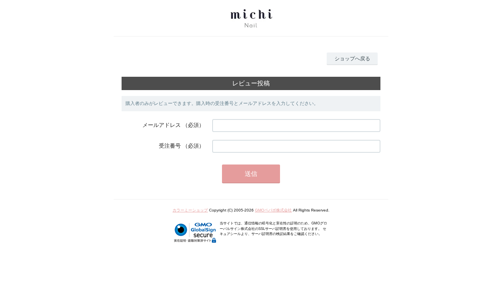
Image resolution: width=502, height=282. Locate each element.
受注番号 (170, 146)
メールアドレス (161, 125)
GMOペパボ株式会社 (273, 210)
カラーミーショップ (190, 210)
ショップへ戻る (352, 58)
